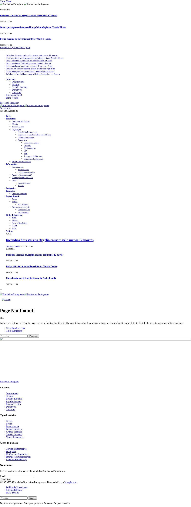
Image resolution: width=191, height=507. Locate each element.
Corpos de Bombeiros (20, 121)
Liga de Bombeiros (19, 223)
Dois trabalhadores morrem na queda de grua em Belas (29, 66)
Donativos (17, 89)
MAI (14, 218)
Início (8, 116)
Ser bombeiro (23, 169)
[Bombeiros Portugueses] (24, 105)
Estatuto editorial (14, 95)
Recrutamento (17, 167)
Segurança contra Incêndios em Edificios (34, 135)
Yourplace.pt (70, 482)
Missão (15, 124)
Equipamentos (30, 148)
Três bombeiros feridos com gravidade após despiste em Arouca (33, 74)
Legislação (16, 129)
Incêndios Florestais (26, 137)
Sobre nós (10, 79)
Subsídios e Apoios (31, 143)
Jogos (14, 199)
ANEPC (15, 220)
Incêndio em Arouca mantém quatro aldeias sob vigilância (30, 69)
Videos (14, 202)
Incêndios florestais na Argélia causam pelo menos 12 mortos (28, 15)
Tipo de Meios (18, 127)
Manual (21, 186)
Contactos (16, 92)
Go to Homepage (14, 330)
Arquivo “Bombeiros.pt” (22, 175)
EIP (25, 151)
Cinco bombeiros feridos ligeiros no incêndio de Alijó (28, 63)
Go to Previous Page (15, 328)
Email (3, 476)
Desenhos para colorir (20, 207)
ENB (14, 228)
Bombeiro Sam (24, 210)
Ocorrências (5, 108)
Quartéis (27, 145)
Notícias (9, 231)
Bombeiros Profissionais (33, 159)
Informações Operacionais (22, 177)
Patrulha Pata (23, 212)
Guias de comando (19, 194)
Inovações (10, 191)
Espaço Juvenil (12, 196)
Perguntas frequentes (26, 172)
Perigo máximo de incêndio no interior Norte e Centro (25, 39)
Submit (32, 498)
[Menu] (1, 289)
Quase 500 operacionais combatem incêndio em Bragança (30, 71)
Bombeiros (11, 118)
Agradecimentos (19, 87)
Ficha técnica (12, 97)
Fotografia (11, 188)
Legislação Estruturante (27, 132)
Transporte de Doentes (33, 156)
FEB (25, 153)
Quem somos (18, 81)
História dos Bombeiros (21, 161)
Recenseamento (24, 183)
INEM (14, 226)
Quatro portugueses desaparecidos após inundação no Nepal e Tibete (33, 27)
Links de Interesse (14, 215)
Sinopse (15, 84)
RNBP (14, 180)
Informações (11, 164)
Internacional (13, 246)
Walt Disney (23, 204)
